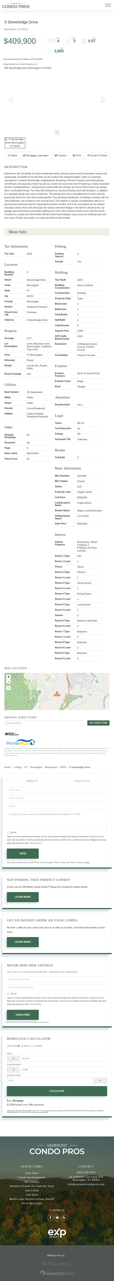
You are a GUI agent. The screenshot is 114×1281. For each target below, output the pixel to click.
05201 (63, 767)
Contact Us (32, 781)
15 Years (37, 1046)
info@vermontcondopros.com (86, 1184)
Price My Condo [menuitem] (32, 1203)
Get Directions (98, 723)
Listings (18, 767)
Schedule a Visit (82, 781)
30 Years (24, 1046)
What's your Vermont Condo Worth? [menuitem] (31, 1199)
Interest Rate (14, 1075)
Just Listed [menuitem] (32, 1190)
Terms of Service (77, 862)
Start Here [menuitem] (31, 1173)
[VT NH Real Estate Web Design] (57, 1272)
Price (9, 1054)
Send (22, 853)
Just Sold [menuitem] (32, 1195)
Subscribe (23, 1015)
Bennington (36, 767)
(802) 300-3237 (86, 1172)
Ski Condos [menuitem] (31, 1182)
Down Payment (14, 1065)
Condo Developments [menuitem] (32, 1177)
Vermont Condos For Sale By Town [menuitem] (32, 1186)
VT (25, 767)
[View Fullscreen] (8, 688)
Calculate (57, 1091)
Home (7, 767)
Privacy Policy (35, 843)
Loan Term (12, 1046)
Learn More (23, 897)
